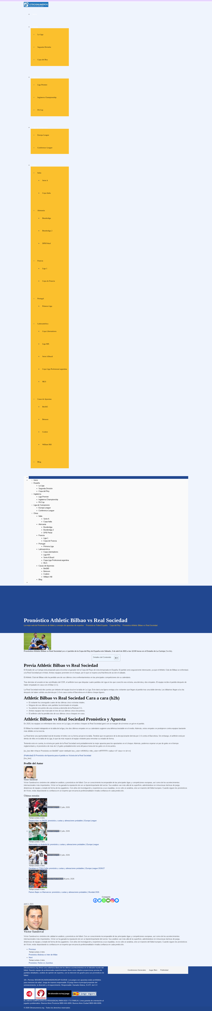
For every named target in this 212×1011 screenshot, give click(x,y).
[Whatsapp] (104, 900)
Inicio (35, 14)
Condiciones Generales (137, 970)
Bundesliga (46, 218)
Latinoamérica (42, 324)
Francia (40, 261)
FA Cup (40, 110)
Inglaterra (36, 77)
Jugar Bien (153, 970)
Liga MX (45, 344)
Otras (35, 165)
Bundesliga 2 (47, 231)
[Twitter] (99, 900)
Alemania (41, 210)
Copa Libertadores (49, 331)
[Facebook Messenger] (117, 900)
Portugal (40, 299)
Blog (39, 462)
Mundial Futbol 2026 (55, 879)
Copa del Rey (42, 60)
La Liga (40, 34)
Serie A (45, 180)
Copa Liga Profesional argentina (54, 369)
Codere (45, 432)
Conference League (44, 148)
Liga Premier (42, 85)
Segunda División (44, 47)
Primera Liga (47, 306)
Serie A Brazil (47, 356)
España (35, 27)
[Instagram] (112, 900)
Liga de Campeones (40, 127)
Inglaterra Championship (46, 97)
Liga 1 (44, 268)
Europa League (43, 135)
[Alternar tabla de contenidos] (115, 658)
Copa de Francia (48, 281)
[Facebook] (95, 900)
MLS (44, 382)
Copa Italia (46, 193)
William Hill (47, 444)
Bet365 (45, 407)
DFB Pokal (46, 243)
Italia (39, 173)
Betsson (45, 419)
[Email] (108, 900)
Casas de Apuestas (44, 399)
